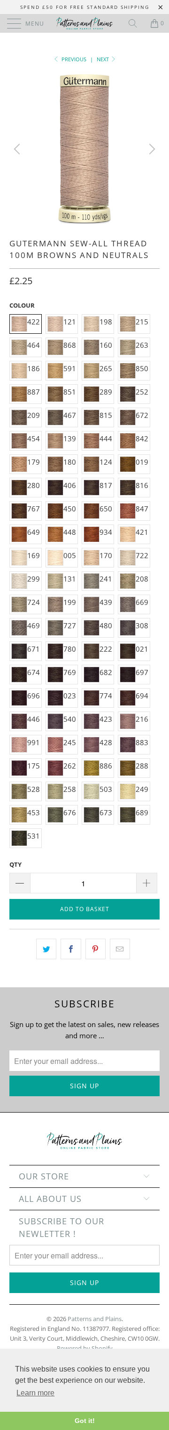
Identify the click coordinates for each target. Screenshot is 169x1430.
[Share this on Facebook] (71, 949)
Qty (15, 864)
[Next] (150, 149)
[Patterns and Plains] (84, 23)
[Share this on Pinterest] (95, 949)
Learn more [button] (35, 1393)
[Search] (136, 23)
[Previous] (18, 149)
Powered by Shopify (85, 1348)
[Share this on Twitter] (46, 949)
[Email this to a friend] (120, 949)
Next (103, 59)
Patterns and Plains (95, 1319)
